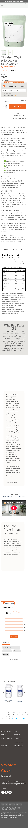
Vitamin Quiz (21, 496)
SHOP (3, 742)
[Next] (24, 30)
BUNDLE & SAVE (6, 738)
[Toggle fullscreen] (6, 821)
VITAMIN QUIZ (6, 731)
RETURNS (17, 735)
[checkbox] (5, 654)
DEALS (3, 735)
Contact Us (6, 496)
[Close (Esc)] (14, 821)
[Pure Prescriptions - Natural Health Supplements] (14, 5)
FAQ (15, 731)
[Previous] (3, 30)
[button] (2, 5)
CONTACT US (18, 738)
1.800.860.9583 (7, 1)
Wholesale (5, 809)
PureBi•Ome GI (8, 700)
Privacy (14, 808)
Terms (18, 808)
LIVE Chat (13, 496)
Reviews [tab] (6, 643)
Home (2, 10)
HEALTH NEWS (19, 742)
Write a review (14, 636)
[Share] (10, 821)
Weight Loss (8, 10)
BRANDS (4, 746)
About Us (7, 807)
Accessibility (11, 809)
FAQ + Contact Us (6, 808)
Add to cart (18, 106)
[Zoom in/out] (1, 821)
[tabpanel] (14, 661)
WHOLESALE (18, 746)
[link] (3, 792)
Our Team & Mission (16, 807)
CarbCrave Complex (19, 700)
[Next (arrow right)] (6, 825)
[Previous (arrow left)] (1, 825)
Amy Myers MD (9, 67)
